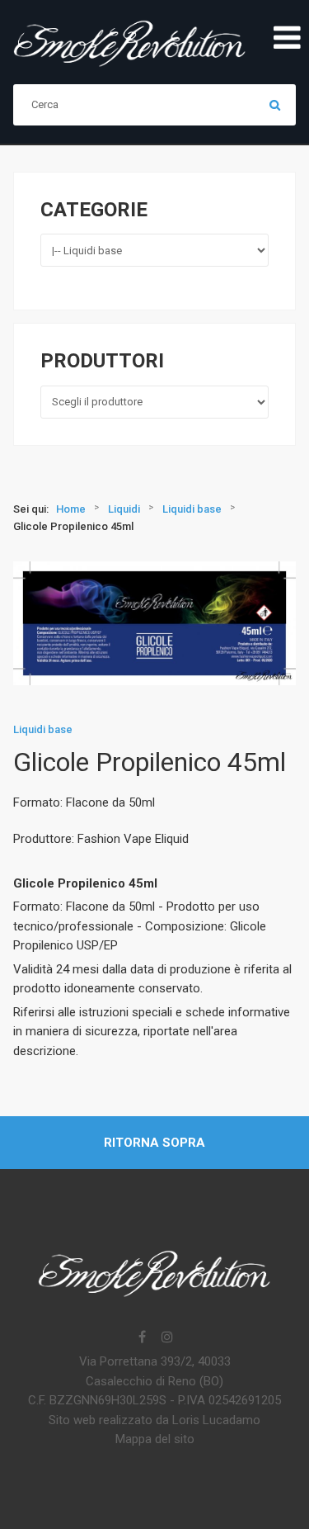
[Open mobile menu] (286, 38)
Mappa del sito (154, 1439)
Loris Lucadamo (216, 1420)
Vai (275, 104)
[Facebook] (142, 1338)
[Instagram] (167, 1338)
